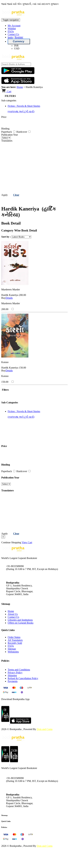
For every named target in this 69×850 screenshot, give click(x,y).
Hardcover (22, 131)
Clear (16, 195)
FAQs (11, 31)
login (10, 37)
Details (9, 298)
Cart (8, 91)
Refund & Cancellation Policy (23, 678)
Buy (3, 298)
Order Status (14, 637)
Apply (4, 195)
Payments (12, 681)
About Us (13, 614)
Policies (4, 827)
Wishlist (12, 28)
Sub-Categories (9, 402)
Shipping (12, 675)
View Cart (27, 542)
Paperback (7, 131)
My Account (14, 25)
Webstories (13, 651)
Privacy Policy (15, 672)
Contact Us (13, 34)
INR (16, 45)
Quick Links (6, 821)
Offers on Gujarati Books (20, 622)
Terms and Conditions (19, 669)
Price (3, 117)
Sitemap (12, 648)
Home (20, 87)
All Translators (15, 640)
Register (19, 37)
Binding (5, 128)
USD (16, 48)
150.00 (22, 367)
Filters (5, 389)
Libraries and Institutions (20, 620)
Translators (6, 140)
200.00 (22, 295)
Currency (19, 41)
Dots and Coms (44, 729)
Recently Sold (15, 643)
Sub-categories (8, 100)
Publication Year (9, 134)
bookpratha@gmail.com (18, 575)
